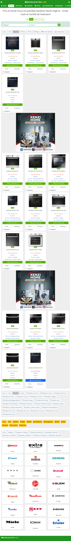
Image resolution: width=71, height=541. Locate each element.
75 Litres (56, 178)
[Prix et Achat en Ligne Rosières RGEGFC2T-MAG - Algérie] (35, 43)
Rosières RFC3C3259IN (35, 210)
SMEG (12, 476)
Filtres (24, 32)
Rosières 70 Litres (23, 396)
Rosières (15, 32)
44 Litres (53, 336)
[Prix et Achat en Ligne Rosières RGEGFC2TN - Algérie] (12, 239)
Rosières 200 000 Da (25, 435)
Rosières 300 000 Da (56, 435)
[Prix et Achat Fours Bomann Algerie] (35, 522)
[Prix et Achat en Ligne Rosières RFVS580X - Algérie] (35, 318)
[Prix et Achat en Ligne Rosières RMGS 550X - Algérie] (58, 318)
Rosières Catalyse (51, 396)
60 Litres (33, 60)
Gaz (13, 102)
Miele (12, 527)
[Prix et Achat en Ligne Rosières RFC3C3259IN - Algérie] (35, 200)
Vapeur (38, 257)
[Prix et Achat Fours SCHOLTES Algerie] (35, 470)
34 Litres (7, 336)
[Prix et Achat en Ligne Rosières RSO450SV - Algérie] (12, 358)
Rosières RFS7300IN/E (58, 171)
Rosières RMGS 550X (58, 328)
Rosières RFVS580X (35, 328)
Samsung (58, 515)
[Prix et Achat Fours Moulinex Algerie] (35, 496)
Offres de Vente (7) (12, 223)
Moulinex (35, 501)
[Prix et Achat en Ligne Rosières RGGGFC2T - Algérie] (12, 161)
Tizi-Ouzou (14, 425)
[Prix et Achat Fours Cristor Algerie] (58, 522)
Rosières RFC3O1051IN (35, 171)
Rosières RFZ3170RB (35, 249)
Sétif (64, 422)
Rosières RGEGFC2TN (12, 249)
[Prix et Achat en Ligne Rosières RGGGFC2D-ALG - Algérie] (58, 200)
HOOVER (35, 489)
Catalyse (15, 60)
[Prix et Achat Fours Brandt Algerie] (58, 471)
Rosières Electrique (42, 400)
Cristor (58, 527)
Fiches (38, 6)
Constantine (38, 422)
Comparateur (48, 6)
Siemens (58, 464)
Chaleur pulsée (17, 62)
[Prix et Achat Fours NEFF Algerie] (35, 509)
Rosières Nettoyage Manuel (12, 400)
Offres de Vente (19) (12, 65)
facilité (36, 19)
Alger (23, 422)
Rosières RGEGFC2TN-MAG (13, 53)
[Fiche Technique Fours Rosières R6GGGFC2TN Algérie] (35, 358)
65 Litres (10, 60)
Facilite (19, 6)
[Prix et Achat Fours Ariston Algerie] (58, 496)
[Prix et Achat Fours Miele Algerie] (12, 522)
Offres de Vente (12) (12, 104)
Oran (57, 422)
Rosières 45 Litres (47, 393)
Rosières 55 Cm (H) (52, 411)
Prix (30, 32)
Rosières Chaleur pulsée (32, 407)
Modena (35, 464)
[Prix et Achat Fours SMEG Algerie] (12, 470)
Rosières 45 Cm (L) (9, 411)
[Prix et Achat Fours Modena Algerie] (35, 458)
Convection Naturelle (38, 181)
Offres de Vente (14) (58, 65)
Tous (11, 6)
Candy (12, 464)
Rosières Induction (26, 404)
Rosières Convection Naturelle (13, 407)
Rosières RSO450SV (12, 368)
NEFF (35, 514)
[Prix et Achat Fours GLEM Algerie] (58, 483)
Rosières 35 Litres (33, 393)
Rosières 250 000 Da (41, 435)
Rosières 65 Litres (9, 396)
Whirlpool (12, 489)
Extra (35, 451)
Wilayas (37, 32)
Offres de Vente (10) (35, 183)
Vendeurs (29, 6)
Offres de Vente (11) (12, 183)
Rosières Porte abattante (50, 407)
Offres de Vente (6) (58, 223)
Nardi (12, 502)
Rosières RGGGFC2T (13, 171)
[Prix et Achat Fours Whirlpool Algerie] (12, 483)
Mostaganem (49, 422)
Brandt (58, 477)
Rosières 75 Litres (37, 396)
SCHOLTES (35, 476)
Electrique (29, 181)
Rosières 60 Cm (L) (23, 411)
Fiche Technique (36, 380)
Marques (60, 6)
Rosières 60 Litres (61, 393)
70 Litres (33, 257)
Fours (4, 6)
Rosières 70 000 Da (22, 432)
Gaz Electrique (8, 62)
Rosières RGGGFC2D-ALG (58, 210)
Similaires (17, 69)
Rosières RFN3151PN (12, 210)
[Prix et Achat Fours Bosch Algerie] (12, 445)
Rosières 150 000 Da (10, 435)
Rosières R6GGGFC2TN (12, 92)
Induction (12, 377)
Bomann (35, 528)
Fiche (6, 69)
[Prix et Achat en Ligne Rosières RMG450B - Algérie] (12, 318)
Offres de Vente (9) (58, 183)
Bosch (12, 451)
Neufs (42, 19)
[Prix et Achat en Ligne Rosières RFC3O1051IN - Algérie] (35, 161)
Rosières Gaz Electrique (11, 404)
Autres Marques (48, 32)
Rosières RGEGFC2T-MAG (35, 53)
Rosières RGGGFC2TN (58, 53)
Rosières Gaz (55, 400)
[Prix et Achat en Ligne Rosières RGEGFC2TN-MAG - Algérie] (12, 43)
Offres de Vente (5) (35, 262)
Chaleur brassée (39, 62)
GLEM (58, 489)
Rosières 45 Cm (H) (38, 411)
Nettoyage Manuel (38, 178)
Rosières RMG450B (12, 328)
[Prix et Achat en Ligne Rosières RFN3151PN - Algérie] (12, 200)
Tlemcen (23, 425)
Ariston (58, 501)
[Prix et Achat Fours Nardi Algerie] (12, 496)
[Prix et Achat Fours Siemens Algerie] (58, 458)
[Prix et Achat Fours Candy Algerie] (12, 458)
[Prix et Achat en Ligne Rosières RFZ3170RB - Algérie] (35, 239)
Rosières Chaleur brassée (43, 404)
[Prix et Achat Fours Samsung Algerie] (58, 509)
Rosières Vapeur (28, 400)
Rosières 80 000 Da (37, 432)
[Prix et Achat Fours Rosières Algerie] (58, 445)
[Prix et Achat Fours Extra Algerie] (35, 445)
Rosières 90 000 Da (51, 432)
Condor (12, 515)
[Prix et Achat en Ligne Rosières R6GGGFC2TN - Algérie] (12, 82)
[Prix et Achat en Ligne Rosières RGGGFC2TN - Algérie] (58, 43)
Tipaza (6, 425)
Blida (29, 422)
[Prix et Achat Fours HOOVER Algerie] (35, 483)
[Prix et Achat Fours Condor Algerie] (12, 509)
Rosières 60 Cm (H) (9, 414)
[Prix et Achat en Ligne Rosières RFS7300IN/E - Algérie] (58, 161)
